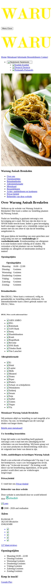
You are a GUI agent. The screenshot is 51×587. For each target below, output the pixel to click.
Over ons (11, 176)
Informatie (22, 57)
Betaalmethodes (14, 181)
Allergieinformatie (15, 184)
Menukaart (12, 57)
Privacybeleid (13, 194)
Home (4, 57)
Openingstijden (13, 179)
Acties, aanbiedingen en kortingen (22, 191)
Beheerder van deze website (19, 196)
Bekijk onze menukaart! (12, 428)
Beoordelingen (34, 57)
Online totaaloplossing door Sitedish (17, 584)
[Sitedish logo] (4, 503)
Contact (44, 57)
